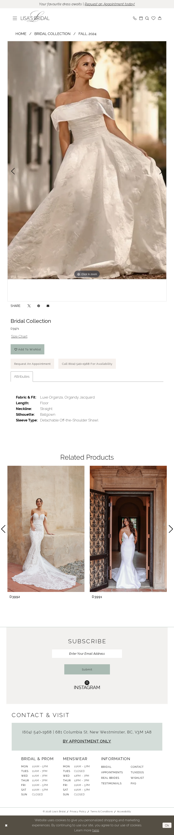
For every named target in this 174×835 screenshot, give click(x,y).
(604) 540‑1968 (37, 732)
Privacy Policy (78, 811)
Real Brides (110, 777)
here (95, 830)
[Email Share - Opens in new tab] (47, 305)
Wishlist (137, 777)
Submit (87, 669)
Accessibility (124, 811)
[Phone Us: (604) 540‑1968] (135, 18)
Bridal (106, 766)
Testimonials (111, 783)
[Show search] (147, 18)
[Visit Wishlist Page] (153, 18)
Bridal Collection (52, 34)
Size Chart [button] (19, 336)
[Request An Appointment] (141, 18)
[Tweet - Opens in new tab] (29, 306)
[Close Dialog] (6, 825)
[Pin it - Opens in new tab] (38, 306)
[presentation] (45, 529)
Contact (137, 766)
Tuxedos (137, 772)
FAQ (133, 783)
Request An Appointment (32, 363)
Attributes (21, 376)
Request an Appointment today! (110, 4)
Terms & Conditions (101, 811)
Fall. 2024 (87, 34)
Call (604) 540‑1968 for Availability (87, 363)
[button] (14, 18)
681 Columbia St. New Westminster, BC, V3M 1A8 (103, 732)
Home (20, 34)
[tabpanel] (87, 160)
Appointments (112, 772)
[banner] (35, 16)
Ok (167, 825)
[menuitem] (14, 18)
